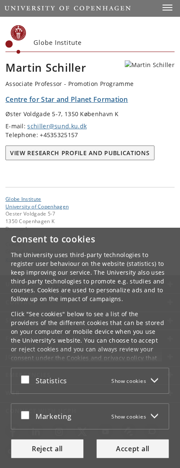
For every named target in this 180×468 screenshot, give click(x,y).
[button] (167, 7)
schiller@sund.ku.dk (57, 126)
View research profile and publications (80, 153)
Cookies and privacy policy (105, 358)
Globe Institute (23, 198)
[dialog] (90, 348)
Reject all (47, 448)
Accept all (132, 448)
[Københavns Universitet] (15, 39)
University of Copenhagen (37, 206)
